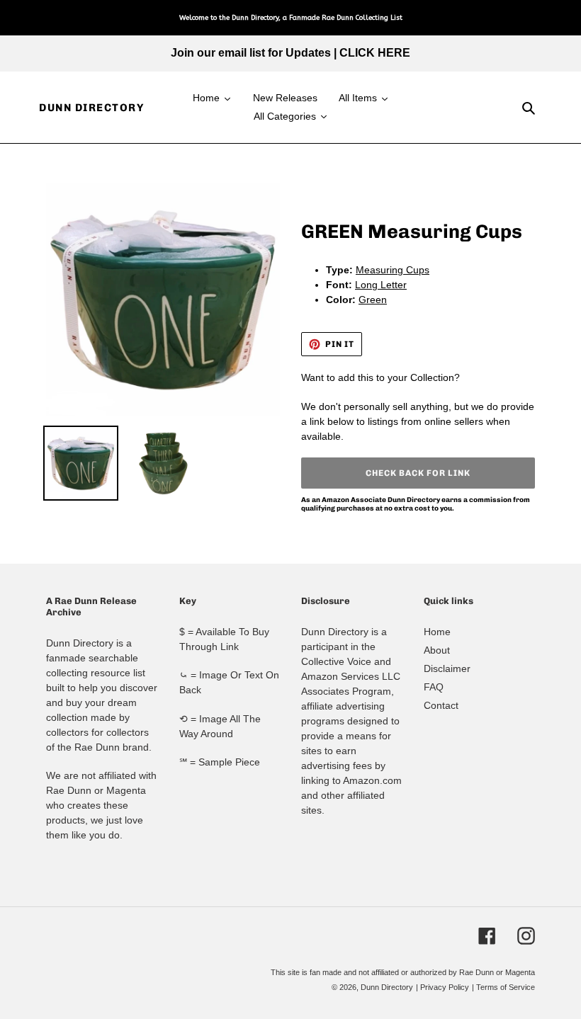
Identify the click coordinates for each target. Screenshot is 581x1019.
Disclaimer (447, 668)
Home (437, 631)
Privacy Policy (444, 987)
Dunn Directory (91, 107)
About (437, 650)
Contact (441, 705)
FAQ (434, 687)
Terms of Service (505, 987)
